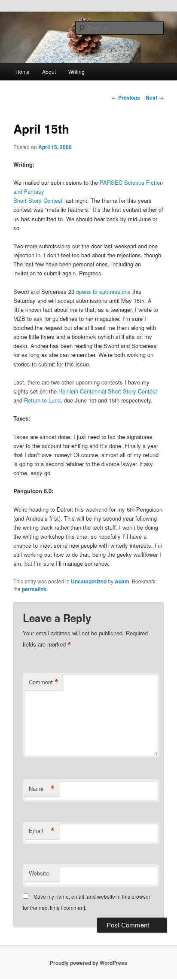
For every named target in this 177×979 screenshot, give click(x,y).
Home (22, 71)
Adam (122, 581)
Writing (76, 71)
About (49, 71)
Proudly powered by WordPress (88, 963)
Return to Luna (42, 400)
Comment (43, 682)
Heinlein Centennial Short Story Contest (107, 391)
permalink (34, 589)
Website (39, 873)
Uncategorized (89, 581)
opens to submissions (103, 291)
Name (42, 789)
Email (42, 831)
